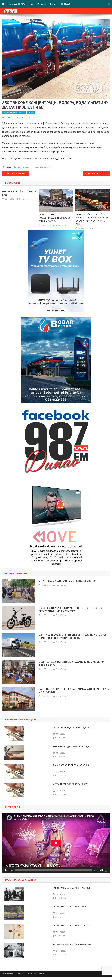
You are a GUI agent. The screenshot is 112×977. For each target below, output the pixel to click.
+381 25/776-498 (67, 4)
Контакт (53, 4)
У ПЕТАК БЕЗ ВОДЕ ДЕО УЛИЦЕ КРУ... (71, 784)
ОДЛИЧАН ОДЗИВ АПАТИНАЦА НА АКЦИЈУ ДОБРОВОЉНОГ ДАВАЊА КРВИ (72, 664)
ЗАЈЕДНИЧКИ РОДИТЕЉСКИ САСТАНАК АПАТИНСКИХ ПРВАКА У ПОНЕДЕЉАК (74, 691)
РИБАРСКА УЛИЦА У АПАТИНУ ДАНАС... (72, 727)
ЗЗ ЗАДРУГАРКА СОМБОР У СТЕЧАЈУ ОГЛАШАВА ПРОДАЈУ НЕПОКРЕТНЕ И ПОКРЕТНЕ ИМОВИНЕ (97, 173)
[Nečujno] (101, 870)
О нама (31, 4)
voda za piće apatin (43, 167)
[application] (56, 843)
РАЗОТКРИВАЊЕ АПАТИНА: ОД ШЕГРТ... (72, 925)
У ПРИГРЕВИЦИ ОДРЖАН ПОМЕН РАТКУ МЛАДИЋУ (67, 581)
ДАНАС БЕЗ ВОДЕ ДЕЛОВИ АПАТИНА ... (72, 765)
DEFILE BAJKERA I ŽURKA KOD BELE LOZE (19, 193)
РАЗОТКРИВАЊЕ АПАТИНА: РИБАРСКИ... (72, 944)
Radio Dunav (24, 117)
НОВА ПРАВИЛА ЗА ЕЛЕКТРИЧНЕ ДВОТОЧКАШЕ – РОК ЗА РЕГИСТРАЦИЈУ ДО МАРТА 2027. (70, 610)
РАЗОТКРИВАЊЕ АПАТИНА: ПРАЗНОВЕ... (72, 888)
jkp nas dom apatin (22, 167)
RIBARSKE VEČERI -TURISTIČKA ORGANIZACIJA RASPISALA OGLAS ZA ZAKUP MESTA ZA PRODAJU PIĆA (91, 219)
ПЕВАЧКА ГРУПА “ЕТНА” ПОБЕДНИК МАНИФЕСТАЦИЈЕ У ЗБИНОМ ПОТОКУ (54, 218)
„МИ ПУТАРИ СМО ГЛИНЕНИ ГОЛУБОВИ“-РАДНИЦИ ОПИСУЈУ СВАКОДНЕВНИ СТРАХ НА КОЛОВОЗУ (72, 637)
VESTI (31, 113)
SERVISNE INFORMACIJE (14, 113)
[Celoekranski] (106, 870)
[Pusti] (6, 870)
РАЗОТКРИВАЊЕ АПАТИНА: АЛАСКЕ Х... (72, 907)
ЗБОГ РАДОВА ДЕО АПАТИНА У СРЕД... (72, 746)
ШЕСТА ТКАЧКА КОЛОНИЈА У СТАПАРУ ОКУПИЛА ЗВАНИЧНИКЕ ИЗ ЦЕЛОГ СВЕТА (17, 173)
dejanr (58, 917)
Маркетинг (41, 4)
